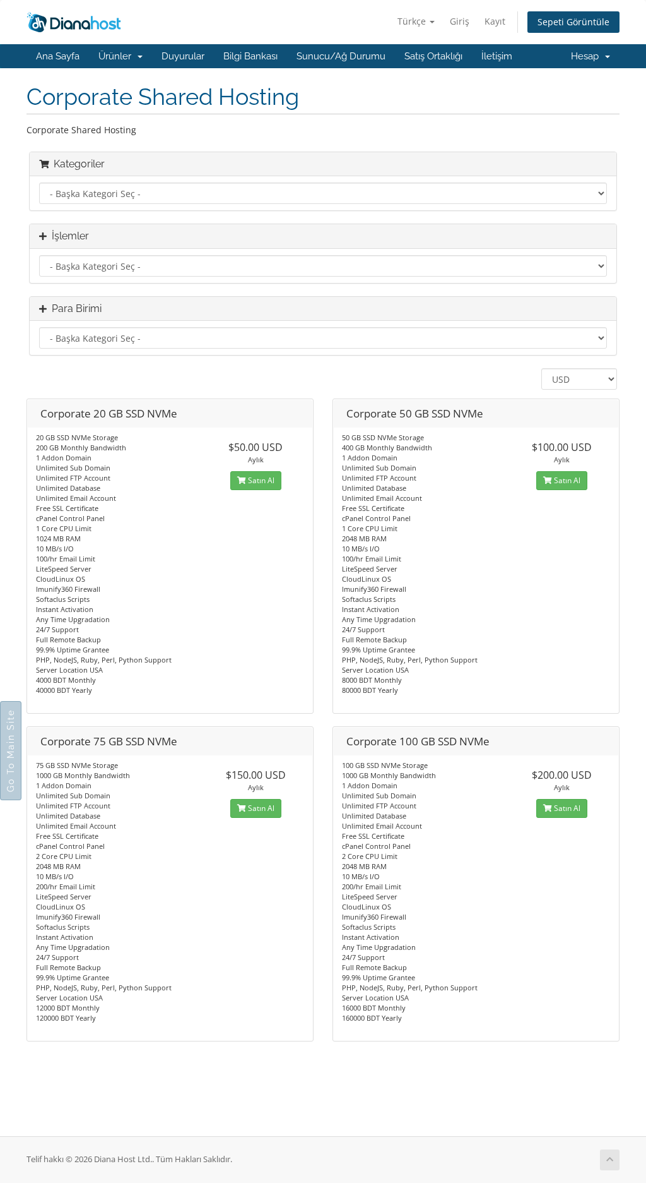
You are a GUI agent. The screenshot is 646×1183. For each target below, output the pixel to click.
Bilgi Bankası (250, 56)
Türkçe (412, 21)
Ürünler (117, 56)
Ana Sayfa (57, 56)
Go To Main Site (11, 750)
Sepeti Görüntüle (573, 22)
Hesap (587, 56)
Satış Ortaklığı (433, 56)
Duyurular (183, 56)
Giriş (459, 21)
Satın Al (260, 480)
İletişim (496, 56)
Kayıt (494, 21)
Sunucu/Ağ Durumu (341, 56)
